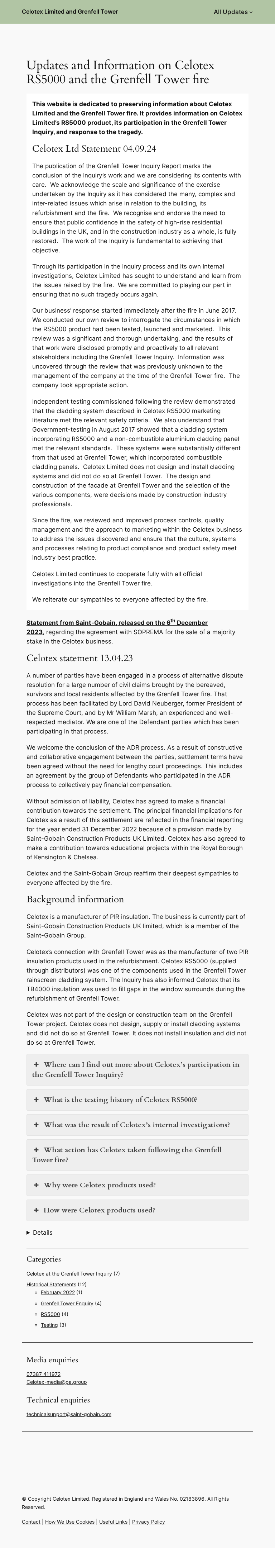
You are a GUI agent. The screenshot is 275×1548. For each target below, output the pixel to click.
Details (43, 1232)
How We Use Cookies (70, 1522)
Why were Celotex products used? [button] (100, 1185)
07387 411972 (43, 1374)
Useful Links (113, 1522)
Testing (49, 1325)
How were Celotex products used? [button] (99, 1210)
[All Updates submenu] (251, 12)
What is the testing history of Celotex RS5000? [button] (120, 1100)
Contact (31, 1522)
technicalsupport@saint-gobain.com (68, 1414)
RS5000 (50, 1314)
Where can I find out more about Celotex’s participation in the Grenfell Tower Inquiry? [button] (136, 1069)
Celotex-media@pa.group (56, 1382)
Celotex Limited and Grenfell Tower (70, 11)
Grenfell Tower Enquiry (67, 1303)
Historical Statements (51, 1284)
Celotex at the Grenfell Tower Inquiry (69, 1274)
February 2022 (58, 1292)
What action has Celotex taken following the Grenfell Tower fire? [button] (127, 1155)
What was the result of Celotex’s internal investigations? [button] (137, 1125)
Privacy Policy (148, 1522)
